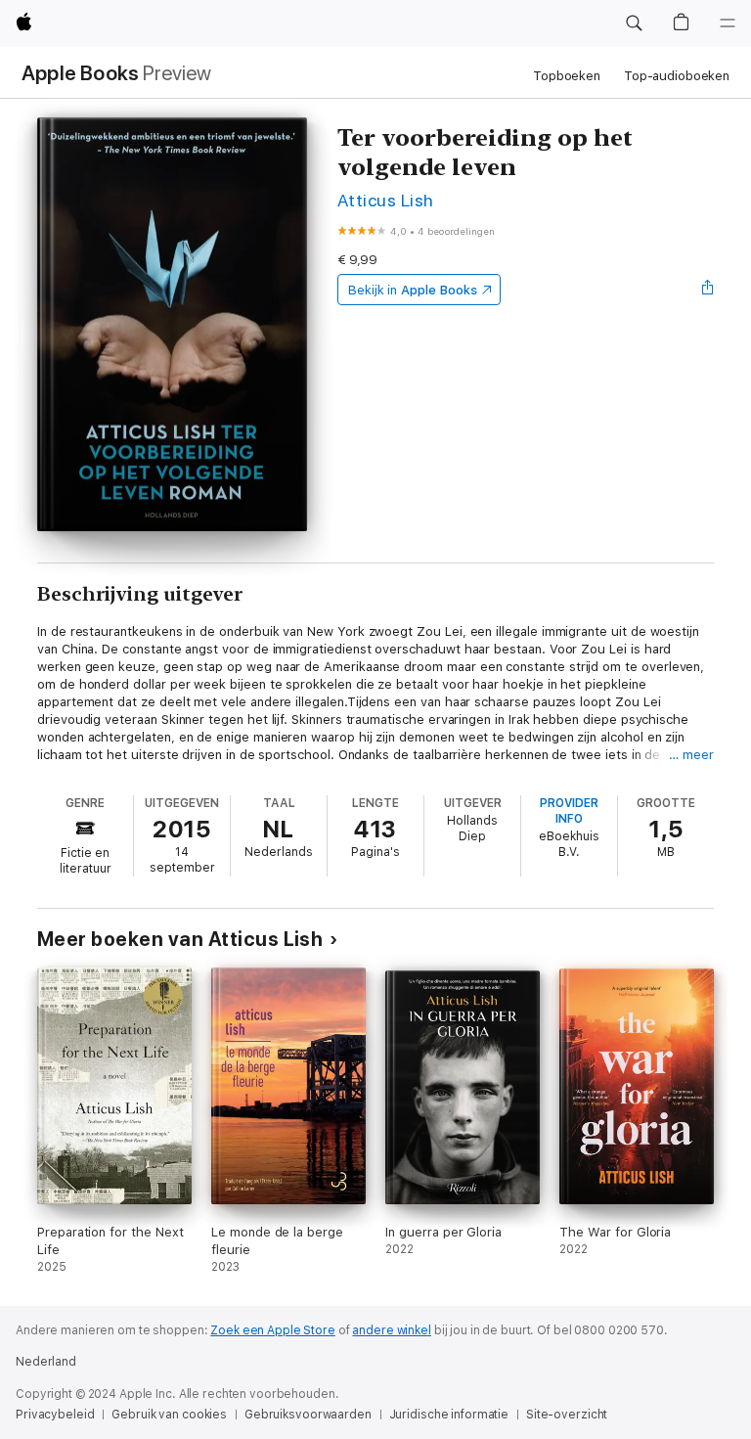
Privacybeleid (55, 1414)
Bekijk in (412, 290)
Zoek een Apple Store (272, 1330)
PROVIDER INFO (569, 811)
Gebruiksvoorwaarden (308, 1414)
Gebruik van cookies (169, 1414)
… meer (691, 754)
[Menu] (727, 23)
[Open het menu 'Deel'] (708, 289)
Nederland (46, 1362)
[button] (633, 23)
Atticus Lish (385, 200)
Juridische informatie (448, 1414)
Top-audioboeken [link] (676, 75)
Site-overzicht (566, 1414)
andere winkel (391, 1330)
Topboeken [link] (566, 75)
